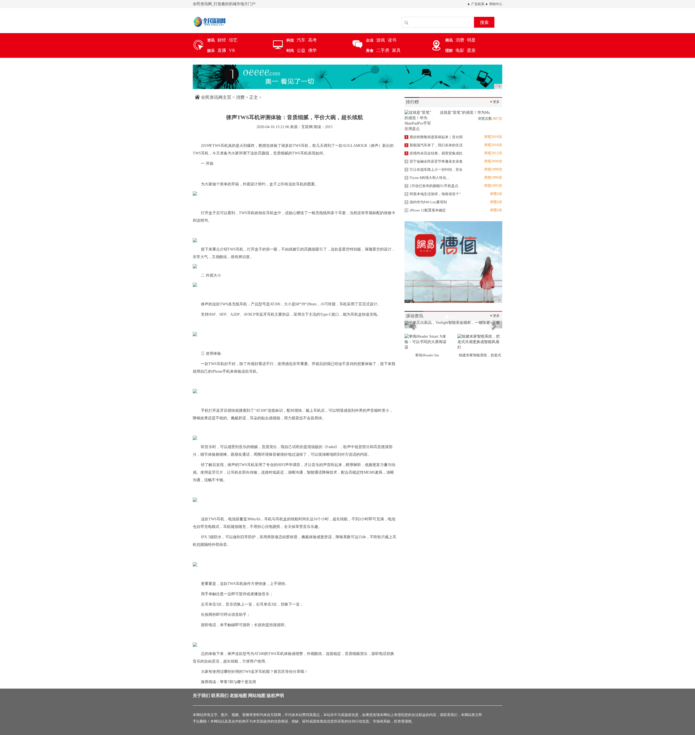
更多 (494, 102)
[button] (412, 324)
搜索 (484, 22)
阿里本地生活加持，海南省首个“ (433, 194)
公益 (301, 50)
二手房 (382, 50)
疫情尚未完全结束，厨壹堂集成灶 (434, 153)
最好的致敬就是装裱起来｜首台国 (434, 137)
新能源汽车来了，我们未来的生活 (434, 145)
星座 (471, 50)
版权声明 (275, 695)
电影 (460, 50)
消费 (460, 40)
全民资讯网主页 (216, 97)
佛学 (312, 50)
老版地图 (238, 695)
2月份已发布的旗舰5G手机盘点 (432, 186)
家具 (396, 50)
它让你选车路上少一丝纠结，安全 (434, 169)
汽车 (301, 40)
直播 (221, 50)
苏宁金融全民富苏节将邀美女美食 (434, 161)
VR (232, 50)
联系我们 (220, 695)
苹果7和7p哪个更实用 (238, 682)
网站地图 (257, 695)
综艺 (233, 40)
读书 (392, 40)
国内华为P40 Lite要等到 (426, 202)
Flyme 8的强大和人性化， (428, 178)
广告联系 (477, 4)
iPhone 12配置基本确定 (425, 210)
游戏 (380, 40)
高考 (312, 40)
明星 (471, 40)
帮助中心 (495, 4)
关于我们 (201, 695)
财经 (221, 40)
